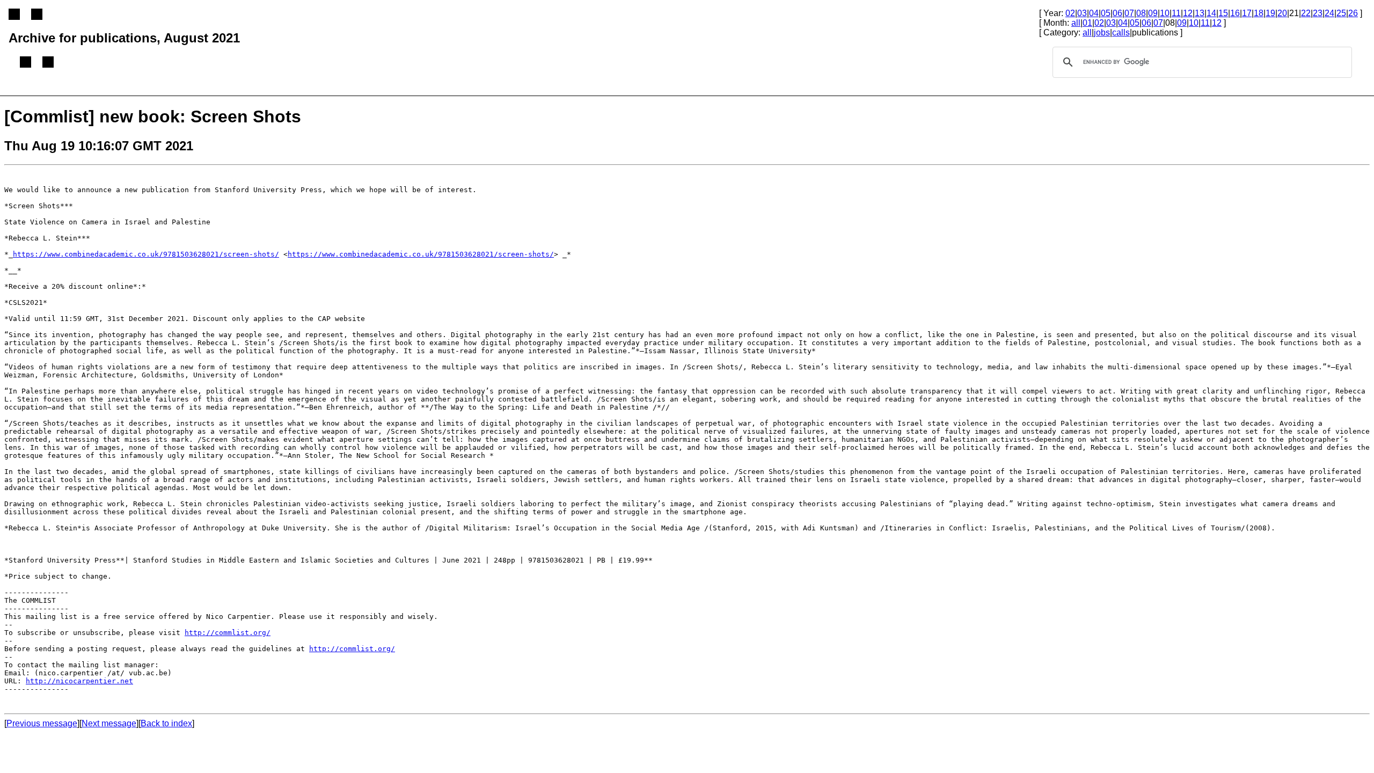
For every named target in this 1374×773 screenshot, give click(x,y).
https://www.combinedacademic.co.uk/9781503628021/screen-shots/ (146, 254)
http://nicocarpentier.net (79, 681)
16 (1235, 13)
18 (1258, 13)
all (1075, 22)
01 (1087, 22)
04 (1094, 13)
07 (1129, 13)
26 (1353, 13)
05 (1105, 13)
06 (1117, 13)
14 (1211, 13)
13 (1199, 13)
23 (1317, 13)
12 (1188, 13)
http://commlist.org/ (228, 633)
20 (1282, 13)
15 (1223, 13)
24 (1329, 13)
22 (1306, 13)
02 (1070, 13)
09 (1153, 13)
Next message (109, 723)
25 (1341, 13)
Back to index (166, 723)
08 (1141, 13)
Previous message (41, 723)
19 (1270, 13)
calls (1121, 32)
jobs (1102, 32)
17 (1247, 13)
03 (1082, 13)
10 (1165, 13)
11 (1176, 13)
